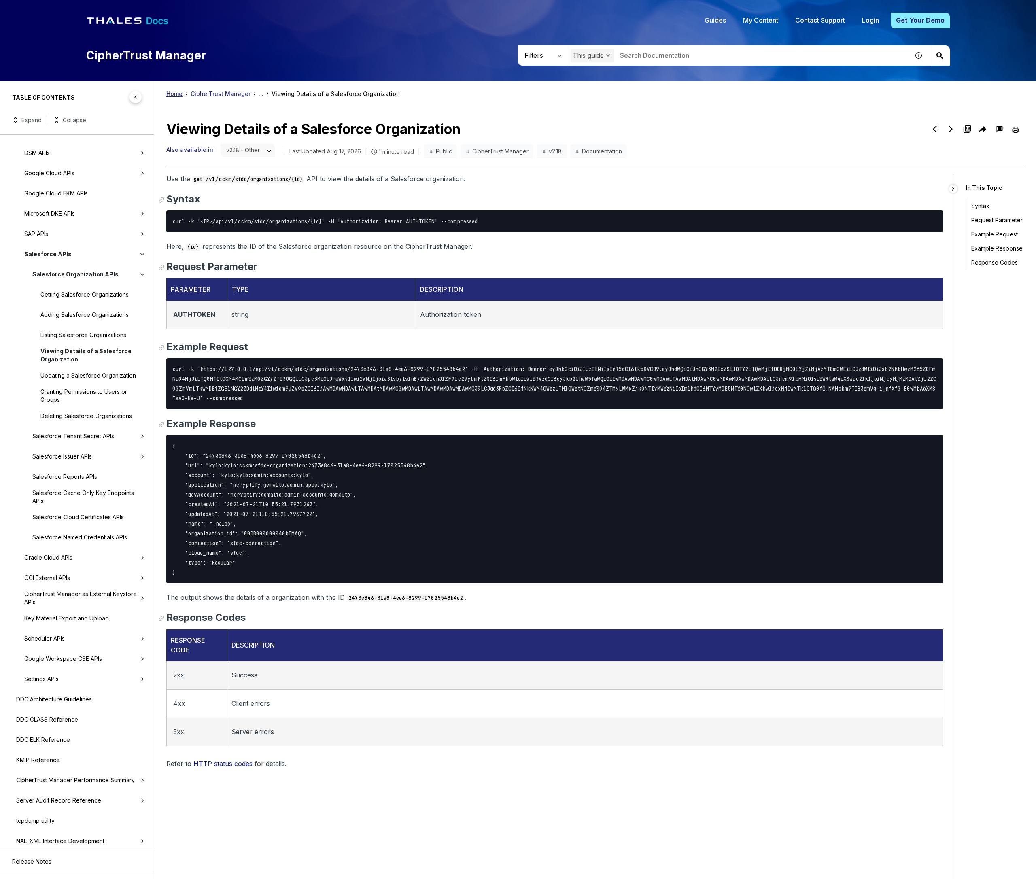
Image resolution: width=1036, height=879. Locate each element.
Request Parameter (997, 220)
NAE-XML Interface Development (60, 840)
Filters (533, 55)
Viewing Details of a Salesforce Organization (86, 355)
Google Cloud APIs (49, 173)
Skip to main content (36, 9)
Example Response (997, 248)
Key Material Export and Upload (66, 618)
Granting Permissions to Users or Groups (83, 395)
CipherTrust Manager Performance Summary (75, 780)
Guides (715, 20)
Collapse (74, 120)
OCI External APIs (47, 577)
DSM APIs (37, 152)
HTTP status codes (223, 764)
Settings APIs (41, 678)
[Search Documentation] (940, 55)
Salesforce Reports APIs (64, 476)
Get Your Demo (920, 20)
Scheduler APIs (44, 638)
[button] (608, 56)
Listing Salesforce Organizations (83, 334)
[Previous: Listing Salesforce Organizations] (935, 129)
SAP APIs (36, 233)
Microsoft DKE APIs (49, 213)
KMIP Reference (38, 759)
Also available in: (190, 149)
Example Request (994, 234)
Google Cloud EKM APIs (56, 193)
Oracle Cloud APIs (48, 557)
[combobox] (738, 55)
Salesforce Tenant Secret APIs (73, 436)
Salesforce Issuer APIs (62, 456)
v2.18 (555, 151)
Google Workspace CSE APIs (63, 658)
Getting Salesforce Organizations (84, 294)
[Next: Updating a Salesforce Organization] (951, 129)
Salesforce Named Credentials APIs (79, 537)
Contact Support (820, 20)
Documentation (602, 151)
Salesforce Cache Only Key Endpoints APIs (83, 496)
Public (444, 151)
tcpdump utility (35, 820)
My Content (760, 20)
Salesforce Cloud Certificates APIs (78, 517)
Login (870, 20)
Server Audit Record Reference (58, 800)
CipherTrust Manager (221, 93)
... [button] (261, 93)
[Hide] (953, 189)
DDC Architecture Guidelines (54, 699)
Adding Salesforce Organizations (84, 314)
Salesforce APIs (48, 254)
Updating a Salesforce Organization (88, 375)
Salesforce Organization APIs (75, 274)
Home (174, 93)
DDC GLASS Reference (47, 719)
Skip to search (99, 9)
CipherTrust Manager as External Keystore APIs (80, 597)
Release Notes (31, 861)
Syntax (980, 205)
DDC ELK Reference (43, 739)
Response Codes (994, 262)
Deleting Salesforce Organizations (86, 415)
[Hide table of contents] (136, 97)
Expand (31, 120)
